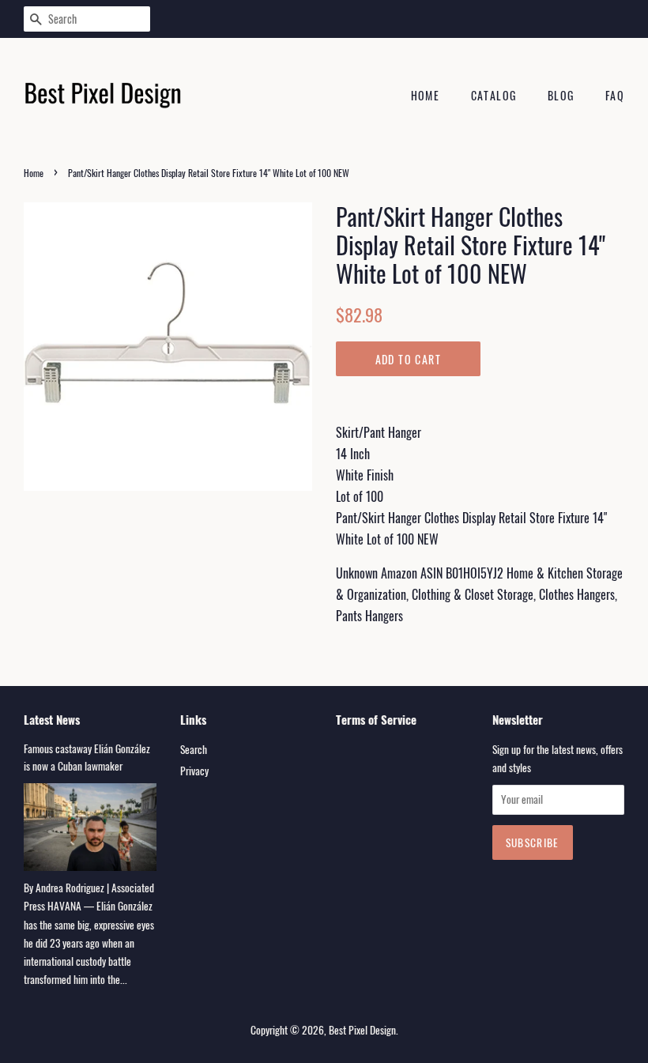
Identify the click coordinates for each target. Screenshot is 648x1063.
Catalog (494, 95)
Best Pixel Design (362, 1030)
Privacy (194, 770)
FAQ (614, 95)
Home (425, 95)
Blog (561, 95)
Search (193, 749)
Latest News (52, 719)
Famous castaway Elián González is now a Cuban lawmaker (87, 757)
